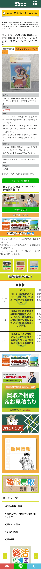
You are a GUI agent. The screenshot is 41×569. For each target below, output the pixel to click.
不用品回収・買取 (14, 506)
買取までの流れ (13, 524)
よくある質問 (12, 532)
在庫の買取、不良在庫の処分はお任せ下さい (20, 515)
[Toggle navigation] (35, 3)
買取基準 (10, 539)
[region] (20, 556)
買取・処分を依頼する (20, 181)
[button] (20, 556)
